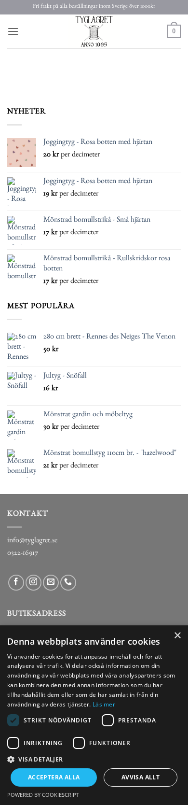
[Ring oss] (68, 583)
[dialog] (94, 715)
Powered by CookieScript (43, 794)
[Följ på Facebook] (16, 583)
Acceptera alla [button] (54, 777)
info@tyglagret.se (32, 541)
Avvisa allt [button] (140, 777)
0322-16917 (22, 554)
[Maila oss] (51, 583)
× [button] (177, 635)
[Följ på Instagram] (33, 583)
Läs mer (104, 704)
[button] (13, 31)
